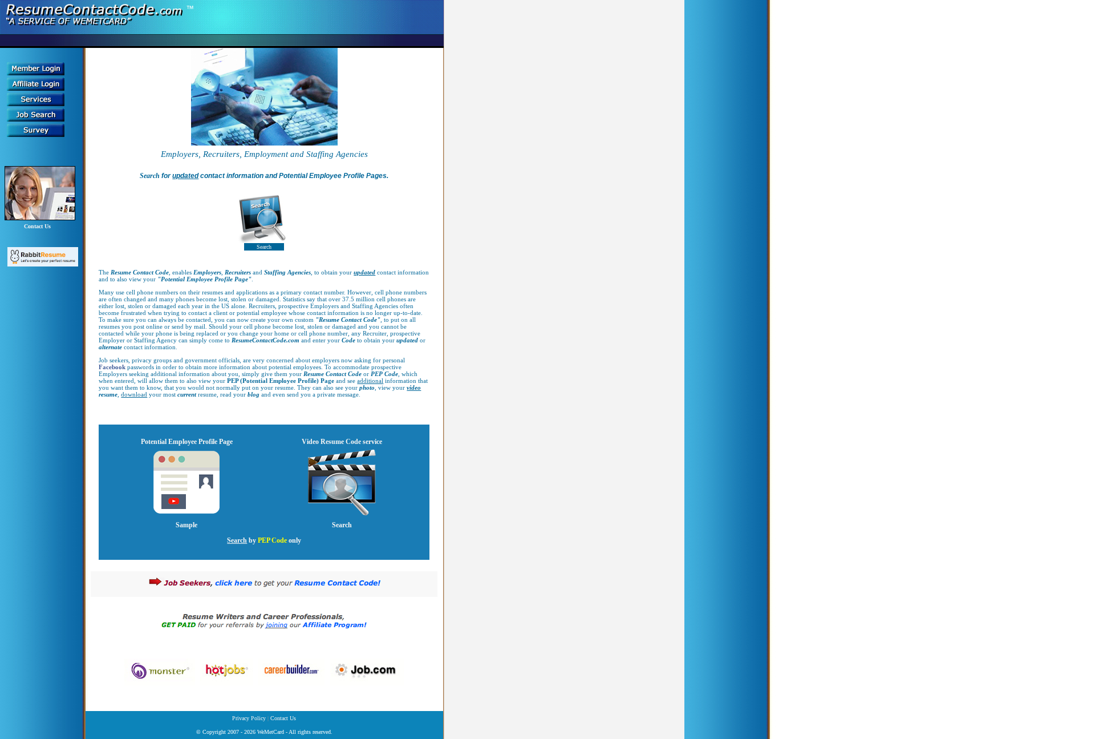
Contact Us (37, 226)
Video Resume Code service (342, 442)
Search (264, 247)
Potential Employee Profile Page (187, 442)
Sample (186, 525)
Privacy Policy (249, 718)
